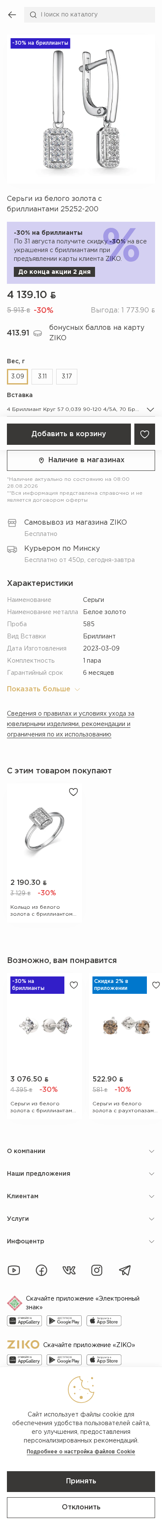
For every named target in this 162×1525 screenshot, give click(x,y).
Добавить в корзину (69, 434)
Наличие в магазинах (86, 460)
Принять (81, 1481)
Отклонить (81, 1507)
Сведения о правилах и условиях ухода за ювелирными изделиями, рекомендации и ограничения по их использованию (70, 724)
